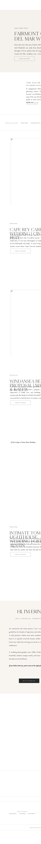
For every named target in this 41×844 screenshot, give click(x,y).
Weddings (14, 223)
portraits (14, 375)
